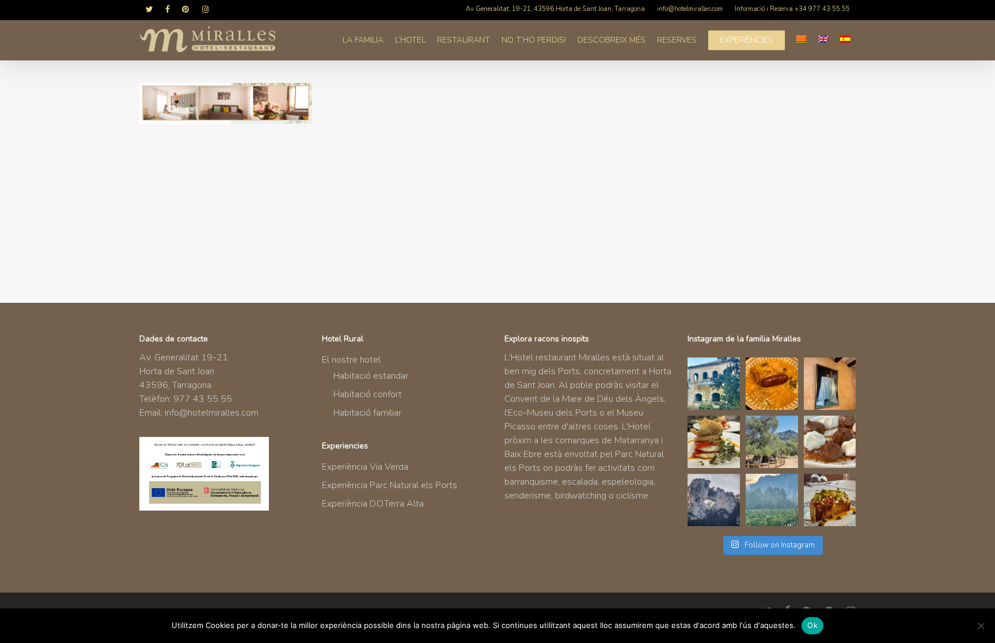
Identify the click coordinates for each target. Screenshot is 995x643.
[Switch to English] (823, 40)
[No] (980, 625)
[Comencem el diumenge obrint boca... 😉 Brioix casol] (830, 500)
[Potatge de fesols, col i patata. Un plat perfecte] (772, 383)
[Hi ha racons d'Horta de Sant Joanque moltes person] (714, 383)
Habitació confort (367, 394)
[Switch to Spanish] (845, 40)
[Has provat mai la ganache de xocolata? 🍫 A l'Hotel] (830, 442)
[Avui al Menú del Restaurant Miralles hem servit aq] (714, 442)
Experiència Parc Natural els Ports (389, 485)
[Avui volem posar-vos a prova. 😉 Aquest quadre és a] (830, 383)
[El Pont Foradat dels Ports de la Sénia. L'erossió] (714, 500)
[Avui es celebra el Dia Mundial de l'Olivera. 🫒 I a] (772, 442)
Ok (812, 625)
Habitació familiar (367, 412)
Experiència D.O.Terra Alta (373, 503)
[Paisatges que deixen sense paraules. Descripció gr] (772, 500)
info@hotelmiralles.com (212, 412)
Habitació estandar (370, 376)
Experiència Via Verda (365, 467)
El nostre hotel (351, 359)
